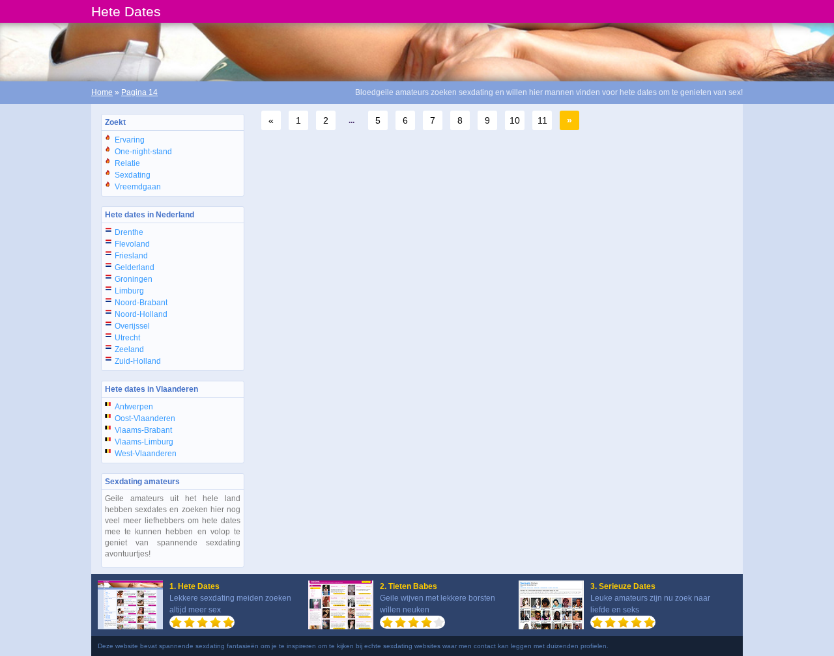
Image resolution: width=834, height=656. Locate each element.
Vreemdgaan (138, 186)
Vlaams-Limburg (144, 441)
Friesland (131, 255)
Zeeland (129, 349)
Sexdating (133, 175)
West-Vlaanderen (146, 453)
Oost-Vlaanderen (145, 418)
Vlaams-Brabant (143, 430)
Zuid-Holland (138, 361)
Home (102, 92)
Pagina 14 (139, 92)
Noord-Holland (141, 314)
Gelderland (134, 267)
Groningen (133, 279)
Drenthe (129, 232)
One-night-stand (143, 151)
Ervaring (130, 139)
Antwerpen (134, 406)
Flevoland (132, 244)
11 (542, 120)
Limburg (129, 290)
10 (515, 120)
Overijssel (132, 326)
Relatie (127, 163)
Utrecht (127, 337)
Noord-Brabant (141, 302)
